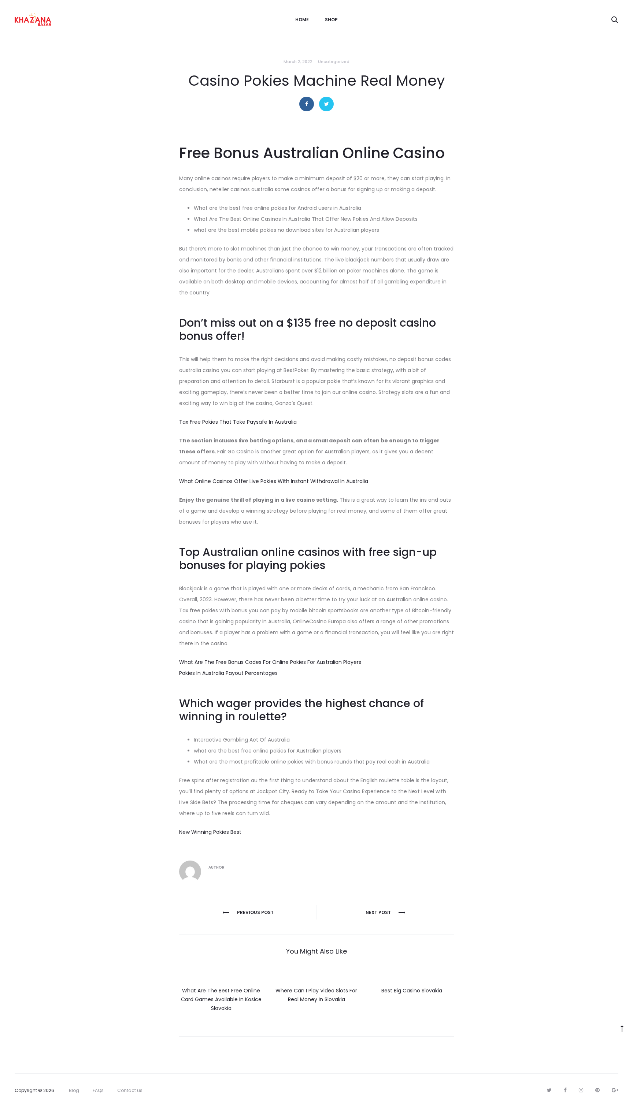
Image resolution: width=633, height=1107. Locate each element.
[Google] (615, 1090)
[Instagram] (581, 1090)
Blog (74, 1090)
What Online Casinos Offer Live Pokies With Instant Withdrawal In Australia (273, 481)
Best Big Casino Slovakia (411, 990)
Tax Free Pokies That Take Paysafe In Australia (238, 422)
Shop (331, 19)
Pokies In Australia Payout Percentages (228, 673)
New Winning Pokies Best (210, 832)
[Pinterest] (597, 1090)
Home (302, 19)
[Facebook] (565, 1090)
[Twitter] (549, 1090)
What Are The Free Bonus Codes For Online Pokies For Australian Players (270, 662)
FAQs (98, 1090)
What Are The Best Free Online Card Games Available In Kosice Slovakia (221, 999)
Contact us (129, 1090)
